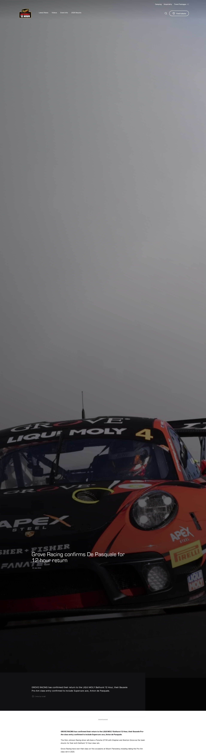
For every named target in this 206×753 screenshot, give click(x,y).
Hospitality (168, 4)
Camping (158, 4)
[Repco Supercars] (28, 13)
